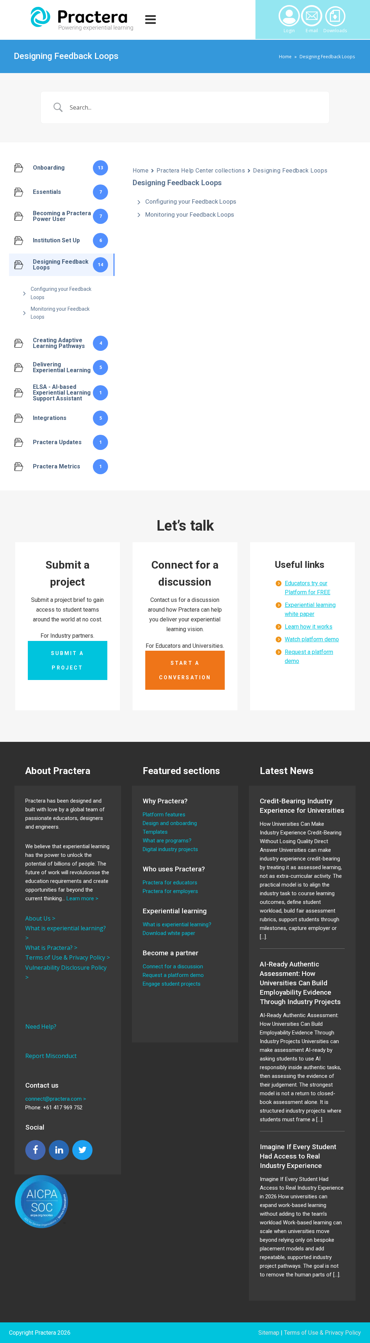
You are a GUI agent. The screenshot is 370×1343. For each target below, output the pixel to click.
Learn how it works (308, 626)
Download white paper (169, 933)
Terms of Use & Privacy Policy (322, 1332)
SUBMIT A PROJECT (67, 660)
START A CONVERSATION (185, 670)
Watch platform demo (312, 639)
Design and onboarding (170, 823)
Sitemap (268, 1332)
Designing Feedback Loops (290, 170)
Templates (155, 832)
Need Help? (40, 1026)
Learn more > (82, 898)
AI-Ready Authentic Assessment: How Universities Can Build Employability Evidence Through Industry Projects (300, 983)
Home (285, 57)
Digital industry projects (170, 849)
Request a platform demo (173, 975)
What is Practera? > (51, 948)
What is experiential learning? (177, 924)
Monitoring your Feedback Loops (60, 313)
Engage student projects (172, 984)
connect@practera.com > (55, 1099)
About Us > (40, 918)
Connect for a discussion (173, 966)
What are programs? (167, 840)
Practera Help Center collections (200, 170)
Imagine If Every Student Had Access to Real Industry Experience (298, 1156)
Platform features (164, 814)
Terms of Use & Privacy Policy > (67, 957)
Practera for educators (170, 882)
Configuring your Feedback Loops (61, 293)
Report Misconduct (51, 1056)
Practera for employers (170, 891)
